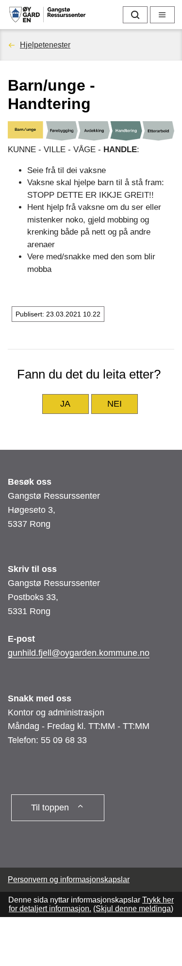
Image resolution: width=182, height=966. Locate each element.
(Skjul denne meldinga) (133, 908)
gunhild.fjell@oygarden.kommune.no (78, 653)
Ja (65, 404)
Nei (114, 404)
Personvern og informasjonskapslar (69, 879)
